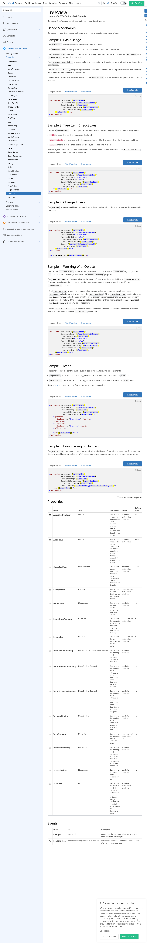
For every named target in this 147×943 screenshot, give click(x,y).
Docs (45, 3)
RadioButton (13, 152)
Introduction (12, 23)
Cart (104, 3)
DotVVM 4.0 (7, 10)
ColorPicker (13, 84)
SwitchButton (13, 171)
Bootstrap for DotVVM (16, 216)
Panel (10, 148)
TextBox (11, 178)
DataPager (12, 95)
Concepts (11, 36)
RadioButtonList (14, 156)
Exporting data (12, 206)
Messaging (12, 61)
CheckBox (12, 76)
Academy (63, 3)
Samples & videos (14, 235)
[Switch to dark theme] (123, 3)
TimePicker (12, 186)
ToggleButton (13, 190)
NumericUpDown (15, 144)
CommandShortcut (16, 92)
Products (19, 3)
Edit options (105, 931)
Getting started (12, 53)
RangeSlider (13, 159)
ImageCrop (12, 125)
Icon (9, 122)
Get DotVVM (136, 3)
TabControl (12, 174)
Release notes (12, 209)
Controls (10, 42)
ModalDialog (13, 137)
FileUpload (12, 114)
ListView (11, 129)
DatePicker (12, 99)
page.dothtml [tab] (55, 91)
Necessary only (109, 936)
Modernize (36, 3)
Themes (9, 202)
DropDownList (14, 107)
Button (11, 73)
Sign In (114, 3)
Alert (10, 65)
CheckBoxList (13, 80)
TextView (11, 182)
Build (27, 3)
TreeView (12, 193)
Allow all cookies (129, 936)
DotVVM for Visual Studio (18, 222)
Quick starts (12, 29)
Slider (10, 167)
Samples (53, 3)
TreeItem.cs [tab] (86, 91)
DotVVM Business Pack (17, 48)
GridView (12, 118)
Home (9, 17)
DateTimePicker (14, 103)
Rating (10, 163)
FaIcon (10, 110)
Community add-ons (15, 241)
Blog (71, 3)
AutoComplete (14, 69)
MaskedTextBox (14, 133)
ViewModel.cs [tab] (71, 91)
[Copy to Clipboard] (138, 96)
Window (11, 197)
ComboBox (12, 88)
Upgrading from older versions (20, 229)
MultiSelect (12, 140)
